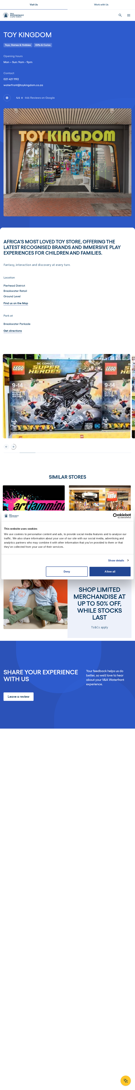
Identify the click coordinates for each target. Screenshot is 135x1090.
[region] (67, 403)
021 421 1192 (11, 79)
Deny (67, 571)
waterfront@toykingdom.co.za (23, 85)
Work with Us (101, 4)
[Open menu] (128, 15)
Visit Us (34, 4)
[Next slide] (13, 447)
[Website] (7, 97)
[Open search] (120, 15)
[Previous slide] (6, 447)
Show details (116, 560)
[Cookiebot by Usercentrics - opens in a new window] (115, 515)
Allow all (110, 571)
